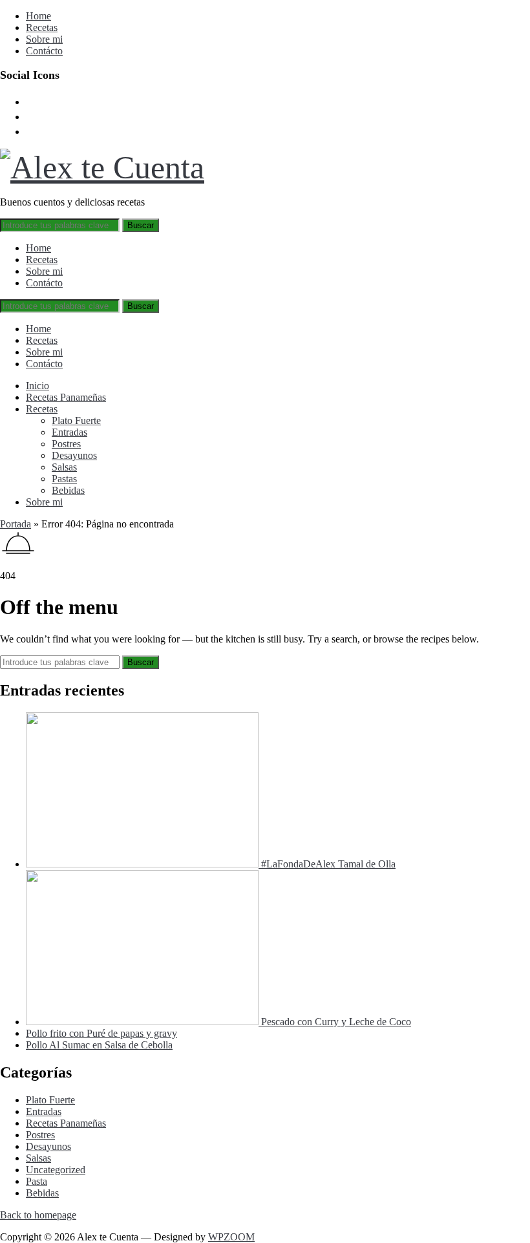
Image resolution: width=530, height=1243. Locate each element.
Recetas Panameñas (66, 397)
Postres (66, 443)
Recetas (42, 27)
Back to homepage (38, 1214)
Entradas (69, 432)
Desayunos (74, 455)
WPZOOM (231, 1236)
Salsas (64, 467)
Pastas (64, 478)
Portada (15, 523)
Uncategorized (55, 1169)
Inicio (37, 385)
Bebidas (68, 490)
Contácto (44, 50)
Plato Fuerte (76, 420)
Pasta (36, 1181)
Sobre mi (44, 39)
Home (38, 15)
